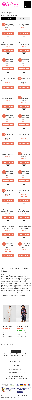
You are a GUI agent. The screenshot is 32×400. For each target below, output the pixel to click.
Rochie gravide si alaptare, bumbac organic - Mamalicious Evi (24, 43)
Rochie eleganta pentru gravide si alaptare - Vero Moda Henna (24, 79)
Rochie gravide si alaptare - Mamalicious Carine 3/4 (24, 135)
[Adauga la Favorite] (8, 37)
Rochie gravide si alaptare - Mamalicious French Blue (8, 60)
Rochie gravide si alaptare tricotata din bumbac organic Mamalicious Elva (24, 210)
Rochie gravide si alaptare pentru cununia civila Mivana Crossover (8, 244)
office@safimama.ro (17, 376)
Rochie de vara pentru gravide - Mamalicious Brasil (8, 79)
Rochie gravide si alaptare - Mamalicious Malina (8, 135)
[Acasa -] (11, 4)
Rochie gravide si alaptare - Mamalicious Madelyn (8, 210)
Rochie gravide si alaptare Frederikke (24, 153)
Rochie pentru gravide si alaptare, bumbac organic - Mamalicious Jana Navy (8, 97)
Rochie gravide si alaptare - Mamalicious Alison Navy (24, 116)
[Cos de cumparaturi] (26, 6)
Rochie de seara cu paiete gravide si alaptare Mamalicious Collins (8, 227)
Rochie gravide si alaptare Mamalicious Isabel (8, 172)
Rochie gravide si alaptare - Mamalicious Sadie (24, 25)
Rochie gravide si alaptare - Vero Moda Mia (8, 25)
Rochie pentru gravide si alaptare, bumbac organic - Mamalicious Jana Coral (24, 97)
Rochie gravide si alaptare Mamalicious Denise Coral (24, 172)
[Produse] (26, 3)
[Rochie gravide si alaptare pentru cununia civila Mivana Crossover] (9, 314)
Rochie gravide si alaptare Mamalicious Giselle (8, 153)
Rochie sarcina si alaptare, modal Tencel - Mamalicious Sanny (24, 60)
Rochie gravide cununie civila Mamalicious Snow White (24, 227)
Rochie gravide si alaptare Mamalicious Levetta (24, 191)
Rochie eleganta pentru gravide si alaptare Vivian (24, 244)
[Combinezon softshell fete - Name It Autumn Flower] (22, 314)
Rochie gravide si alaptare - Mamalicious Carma (8, 43)
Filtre (9, 18)
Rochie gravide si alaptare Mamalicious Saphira (8, 191)
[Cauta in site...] (26, 10)
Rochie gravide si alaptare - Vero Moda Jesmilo (8, 116)
